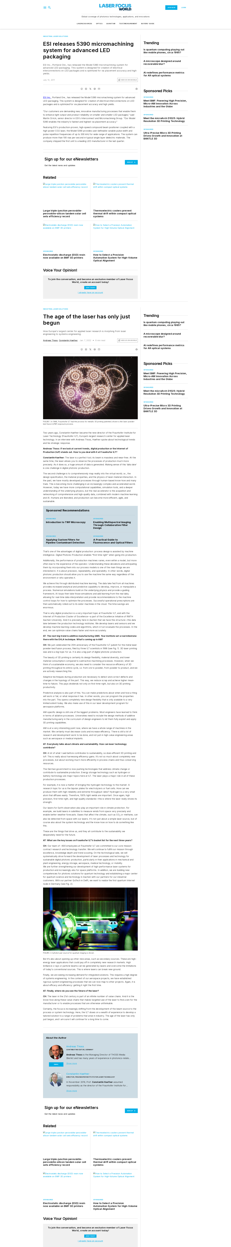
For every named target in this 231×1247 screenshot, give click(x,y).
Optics (99, 23)
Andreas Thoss (50, 340)
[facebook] (81, 89)
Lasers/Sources (84, 23)
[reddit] (94, 89)
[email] (99, 89)
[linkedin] (86, 89)
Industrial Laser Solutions (55, 36)
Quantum (110, 23)
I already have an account (90, 292)
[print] (136, 89)
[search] (49, 7)
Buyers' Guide (147, 23)
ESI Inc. (47, 97)
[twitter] (90, 89)
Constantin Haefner (68, 340)
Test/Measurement (128, 23)
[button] (45, 7)
